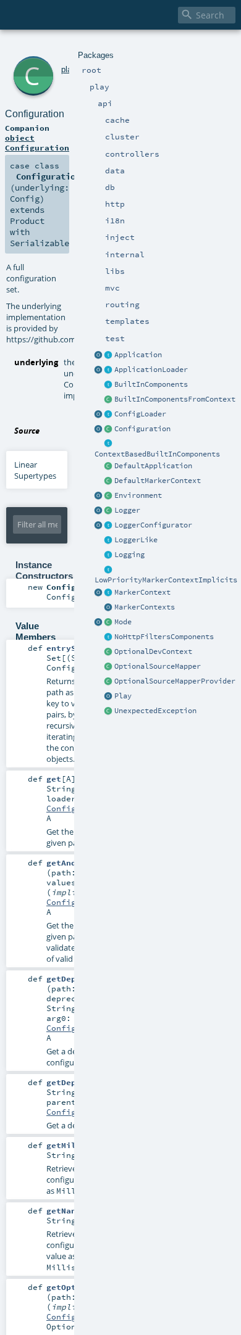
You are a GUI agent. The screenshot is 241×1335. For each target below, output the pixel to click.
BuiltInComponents (151, 384)
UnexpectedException (155, 710)
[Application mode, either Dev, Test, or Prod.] (109, 622)
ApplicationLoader (151, 369)
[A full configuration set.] (109, 429)
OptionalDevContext (153, 651)
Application (138, 354)
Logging (129, 554)
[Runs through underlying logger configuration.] (109, 526)
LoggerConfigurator (153, 525)
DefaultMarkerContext (157, 480)
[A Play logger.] (109, 511)
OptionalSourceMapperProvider (174, 681)
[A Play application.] (109, 355)
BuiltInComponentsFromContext (174, 399)
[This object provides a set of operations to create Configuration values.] (99, 429)
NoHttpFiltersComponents (164, 636)
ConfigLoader (140, 414)
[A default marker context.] (109, 481)
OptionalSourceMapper (157, 666)
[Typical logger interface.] (109, 540)
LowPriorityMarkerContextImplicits (166, 580)
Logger (127, 510)
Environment (138, 495)
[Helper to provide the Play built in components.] (109, 385)
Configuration (142, 428)
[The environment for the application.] (109, 496)
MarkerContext (142, 592)
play (68, 69)
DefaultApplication (153, 465)
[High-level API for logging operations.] (99, 511)
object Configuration (37, 142)
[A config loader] (109, 415)
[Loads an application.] (109, 370)
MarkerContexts (144, 607)
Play (123, 696)
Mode (123, 622)
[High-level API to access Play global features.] (109, 696)
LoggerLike (136, 539)
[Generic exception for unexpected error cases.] (109, 711)
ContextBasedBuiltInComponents (157, 454)
